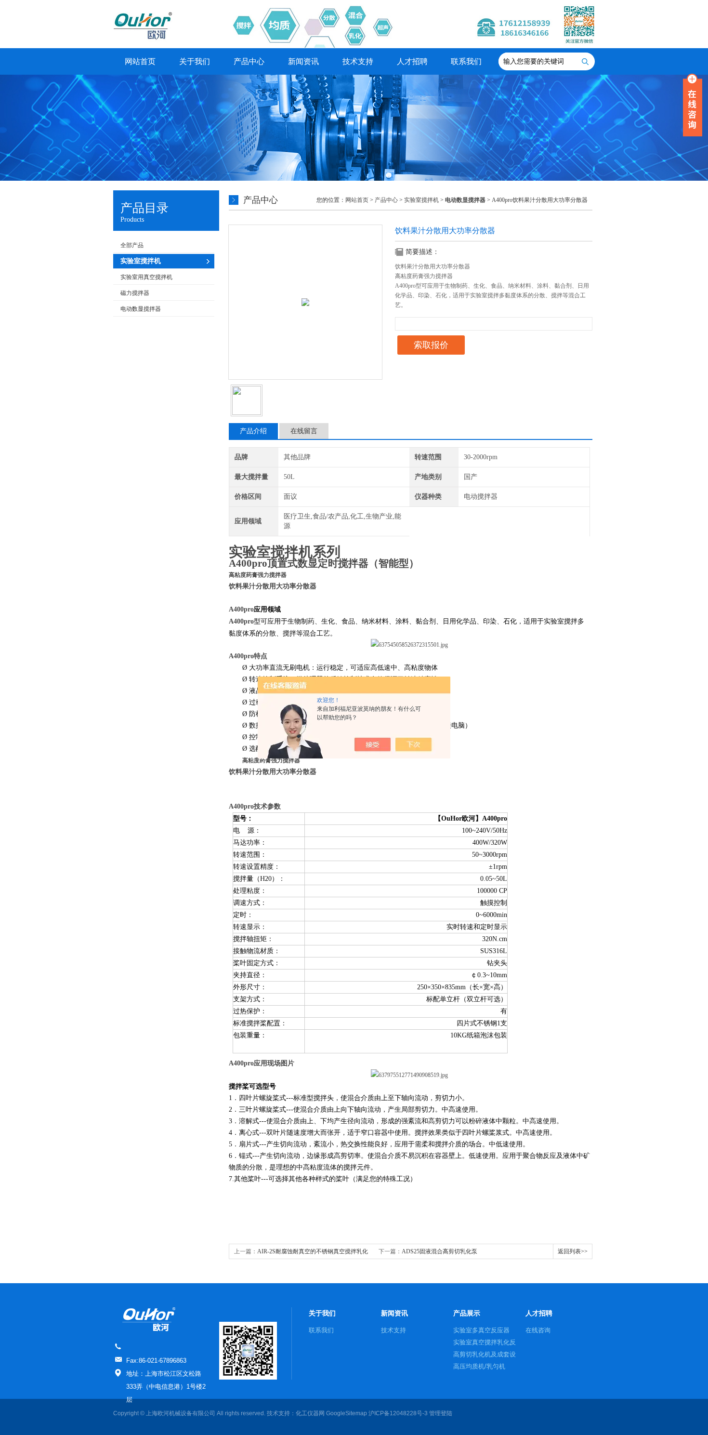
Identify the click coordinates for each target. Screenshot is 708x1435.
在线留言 (303, 431)
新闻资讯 (303, 61)
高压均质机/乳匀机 (479, 1366)
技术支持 (357, 61)
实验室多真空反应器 (481, 1330)
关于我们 (194, 61)
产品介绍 (253, 431)
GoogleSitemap (346, 1413)
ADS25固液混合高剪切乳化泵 (439, 1251)
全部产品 (132, 245)
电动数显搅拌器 (140, 309)
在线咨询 (538, 1330)
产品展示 (466, 1313)
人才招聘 (412, 61)
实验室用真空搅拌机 (146, 277)
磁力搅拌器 (134, 293)
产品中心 (249, 61)
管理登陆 (440, 1413)
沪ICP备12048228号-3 (398, 1413)
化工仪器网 (310, 1413)
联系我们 (466, 61)
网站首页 (140, 61)
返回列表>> (573, 1251)
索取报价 (431, 345)
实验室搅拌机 (421, 200)
